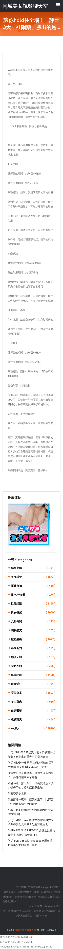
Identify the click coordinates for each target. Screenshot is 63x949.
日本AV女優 (33, 594)
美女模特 (33, 576)
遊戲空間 (33, 666)
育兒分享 (33, 692)
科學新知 (33, 648)
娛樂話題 (33, 675)
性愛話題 (33, 603)
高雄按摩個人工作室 (28, 892)
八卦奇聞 (33, 621)
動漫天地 (33, 657)
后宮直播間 (9, 892)
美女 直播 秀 (35, 906)
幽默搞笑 (33, 630)
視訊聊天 (33, 719)
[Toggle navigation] (58, 4)
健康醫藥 (33, 710)
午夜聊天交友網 (17, 793)
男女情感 (33, 612)
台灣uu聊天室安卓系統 (19, 910)
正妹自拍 (33, 585)
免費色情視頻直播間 (25, 896)
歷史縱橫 (33, 639)
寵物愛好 (33, 683)
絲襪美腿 (33, 568)
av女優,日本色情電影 (45, 910)
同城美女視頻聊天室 (25, 930)
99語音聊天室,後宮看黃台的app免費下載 (37, 887)
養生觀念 (33, 701)
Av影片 (33, 728)
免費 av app (40, 915)
